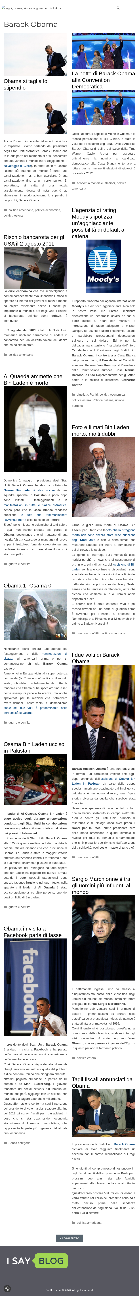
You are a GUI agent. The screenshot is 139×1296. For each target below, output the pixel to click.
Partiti (94, 394)
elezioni (110, 183)
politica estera (13, 215)
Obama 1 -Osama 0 (27, 586)
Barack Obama (124, 1144)
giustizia (82, 394)
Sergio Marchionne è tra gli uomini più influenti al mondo (101, 885)
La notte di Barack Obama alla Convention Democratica (103, 80)
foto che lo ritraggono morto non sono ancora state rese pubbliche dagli (104, 535)
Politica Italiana (103, 400)
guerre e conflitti (19, 564)
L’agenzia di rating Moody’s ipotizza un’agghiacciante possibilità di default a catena (98, 223)
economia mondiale (90, 183)
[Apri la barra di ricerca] (118, 8)
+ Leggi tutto (69, 1238)
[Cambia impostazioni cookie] (7, 1288)
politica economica (47, 210)
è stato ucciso (29, 490)
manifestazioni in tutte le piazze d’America (35, 505)
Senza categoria (19, 1143)
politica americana (21, 210)
